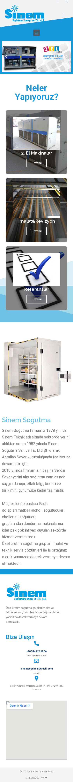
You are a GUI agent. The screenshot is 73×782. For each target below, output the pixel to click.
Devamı (37, 163)
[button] (36, 33)
